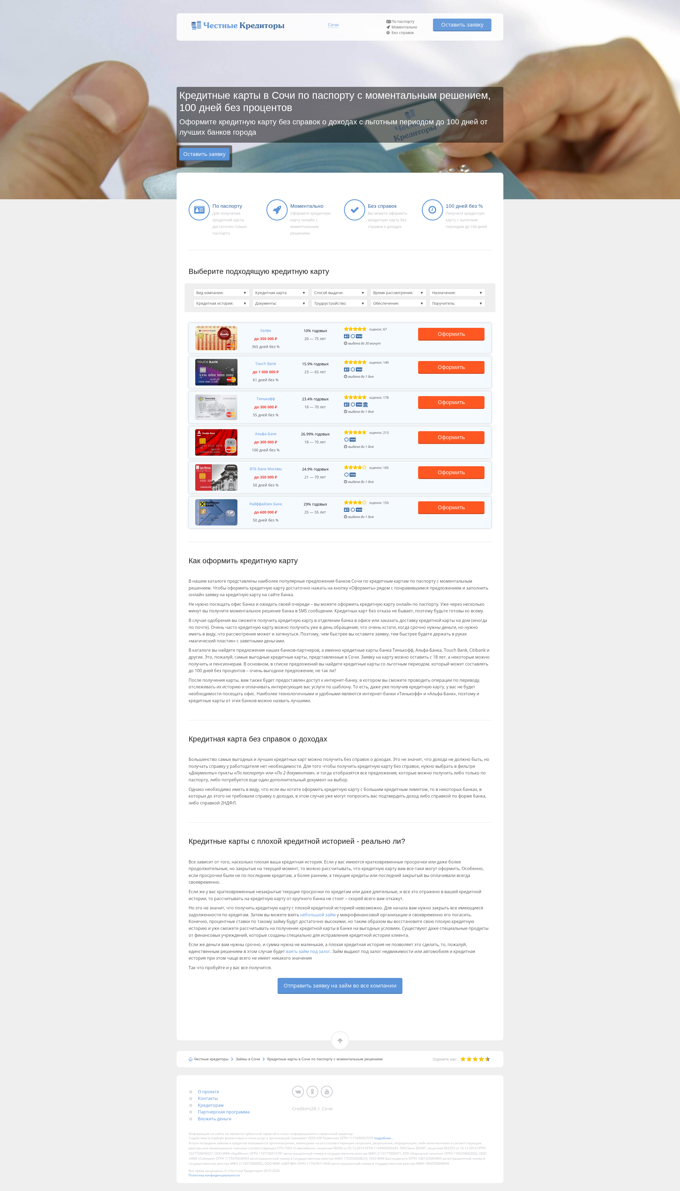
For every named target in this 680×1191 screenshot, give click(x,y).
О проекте (208, 1092)
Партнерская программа (224, 1112)
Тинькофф (266, 398)
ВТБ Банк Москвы (266, 468)
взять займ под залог (308, 951)
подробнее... (383, 1138)
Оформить (451, 333)
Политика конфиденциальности (214, 1175)
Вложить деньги (214, 1119)
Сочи (333, 25)
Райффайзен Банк (265, 503)
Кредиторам (211, 1105)
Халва (265, 330)
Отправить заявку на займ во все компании (340, 985)
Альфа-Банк (266, 433)
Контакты (208, 1098)
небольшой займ (318, 915)
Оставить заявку (462, 24)
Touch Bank (265, 363)
